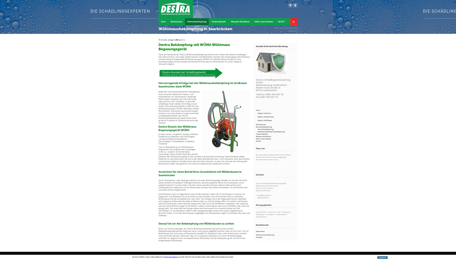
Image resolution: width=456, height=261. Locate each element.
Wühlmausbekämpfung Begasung (271, 132)
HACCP (281, 22)
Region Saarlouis (264, 113)
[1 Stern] (159, 40)
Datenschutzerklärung (265, 235)
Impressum (260, 231)
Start (163, 22)
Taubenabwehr (218, 22)
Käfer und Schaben (263, 22)
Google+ (259, 237)
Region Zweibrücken (266, 117)
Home (276, 28)
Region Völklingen (265, 120)
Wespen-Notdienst (240, 22)
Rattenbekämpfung (197, 22)
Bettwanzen (176, 22)
